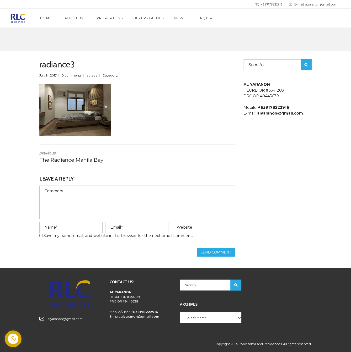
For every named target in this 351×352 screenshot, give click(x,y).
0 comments (71, 75)
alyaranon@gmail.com (65, 319)
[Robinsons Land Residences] (17, 18)
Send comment (216, 252)
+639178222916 (271, 4)
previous (71, 157)
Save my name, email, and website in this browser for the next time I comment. (118, 235)
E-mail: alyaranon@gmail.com (315, 4)
